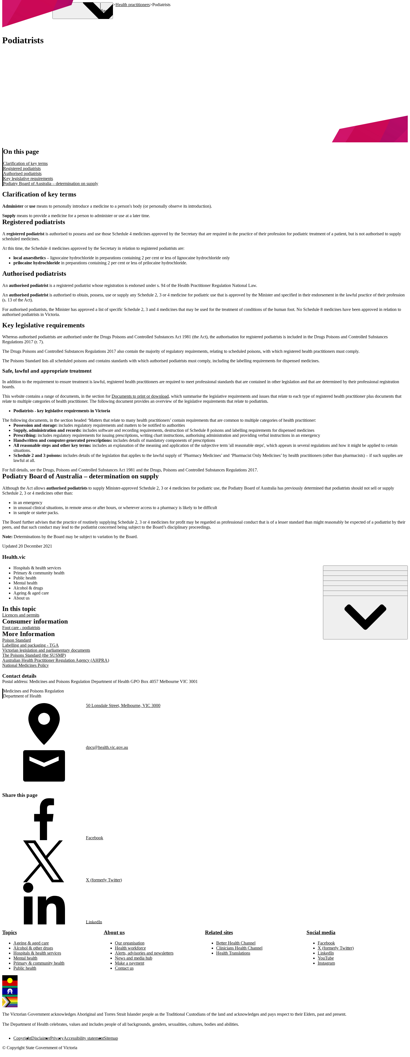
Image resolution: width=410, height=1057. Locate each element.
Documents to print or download (140, 396)
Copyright (22, 1038)
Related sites (219, 932)
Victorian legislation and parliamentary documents (46, 650)
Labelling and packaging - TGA (30, 645)
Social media (321, 932)
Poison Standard (16, 640)
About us (114, 932)
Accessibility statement (84, 1038)
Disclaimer (40, 1038)
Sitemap (111, 1038)
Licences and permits (20, 615)
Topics (9, 932)
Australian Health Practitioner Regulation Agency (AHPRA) (55, 660)
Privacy (57, 1038)
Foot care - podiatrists (21, 627)
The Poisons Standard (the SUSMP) (34, 655)
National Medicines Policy (25, 665)
